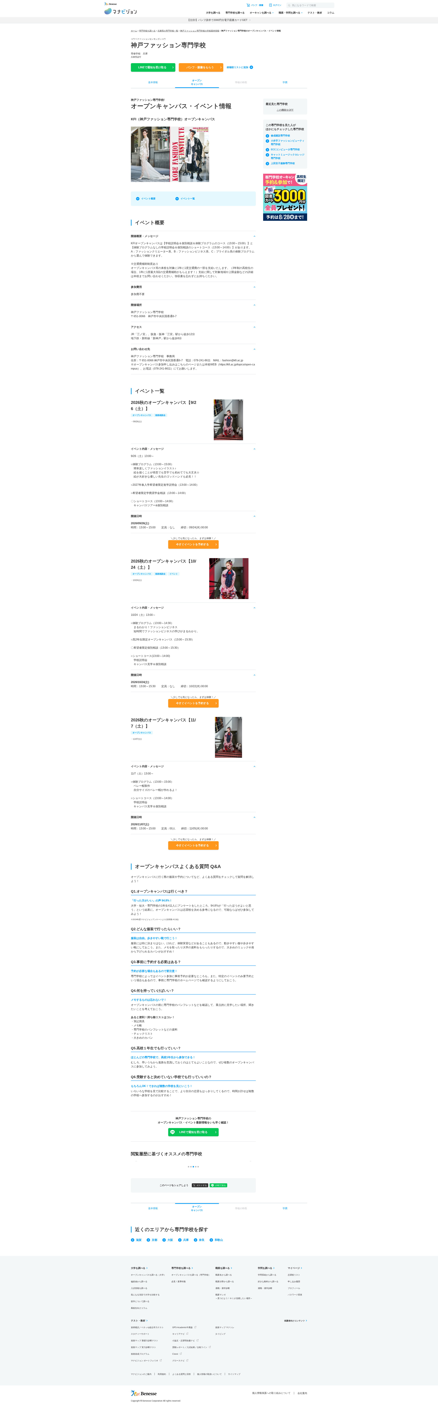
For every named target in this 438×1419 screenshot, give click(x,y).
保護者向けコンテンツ (294, 1321)
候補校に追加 (237, 67)
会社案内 (302, 1393)
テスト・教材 (315, 12)
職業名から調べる (223, 1275)
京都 (154, 1239)
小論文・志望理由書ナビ (183, 1340)
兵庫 (186, 1239)
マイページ (294, 1268)
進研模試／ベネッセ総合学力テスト (147, 1327)
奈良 (201, 1239)
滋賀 (138, 1239)
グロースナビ (178, 1360)
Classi (175, 1354)
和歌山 (219, 1239)
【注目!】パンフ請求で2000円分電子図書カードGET (217, 19)
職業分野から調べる (224, 1281)
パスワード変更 (295, 1295)
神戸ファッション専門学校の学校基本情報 (199, 31)
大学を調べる (213, 12)
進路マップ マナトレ (224, 1327)
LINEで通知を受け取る (193, 1132)
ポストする (202, 1185)
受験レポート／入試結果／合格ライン (189, 1347)
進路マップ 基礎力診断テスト (144, 1340)
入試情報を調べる (139, 1288)
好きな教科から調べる (268, 1281)
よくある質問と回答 (181, 1374)
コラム (330, 12)
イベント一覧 (188, 198)
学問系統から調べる (267, 1275)
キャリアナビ (178, 1334)
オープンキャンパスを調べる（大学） (148, 1275)
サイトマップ (234, 1374)
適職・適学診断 (222, 1288)
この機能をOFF (285, 110)
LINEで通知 (152, 67)
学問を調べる (265, 1268)
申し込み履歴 (294, 1281)
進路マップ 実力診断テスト (143, 1347)
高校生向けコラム (139, 1308)
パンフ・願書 (200, 67)
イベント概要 (148, 198)
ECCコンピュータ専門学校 (285, 149)
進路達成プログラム (140, 1354)
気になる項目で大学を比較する (145, 1295)
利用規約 (162, 1374)
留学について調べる (140, 1301)
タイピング (220, 1334)
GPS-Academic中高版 (182, 1327)
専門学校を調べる (235, 12)
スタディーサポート (140, 1334)
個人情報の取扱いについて (209, 1374)
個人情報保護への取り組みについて (271, 1393)
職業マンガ (233, 1297)
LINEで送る (220, 1185)
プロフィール (294, 1288)
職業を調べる (222, 1268)
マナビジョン (120, 11)
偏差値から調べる (139, 1281)
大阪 (170, 1239)
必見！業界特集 (178, 1281)
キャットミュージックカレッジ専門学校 (287, 156)
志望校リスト (294, 1275)
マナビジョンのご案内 (141, 1374)
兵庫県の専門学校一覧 (168, 31)
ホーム (134, 31)
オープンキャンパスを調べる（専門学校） (190, 1275)
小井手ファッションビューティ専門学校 (287, 142)
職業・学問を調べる (289, 12)
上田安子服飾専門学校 (283, 163)
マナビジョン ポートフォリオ (144, 1360)
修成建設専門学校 (280, 135)
